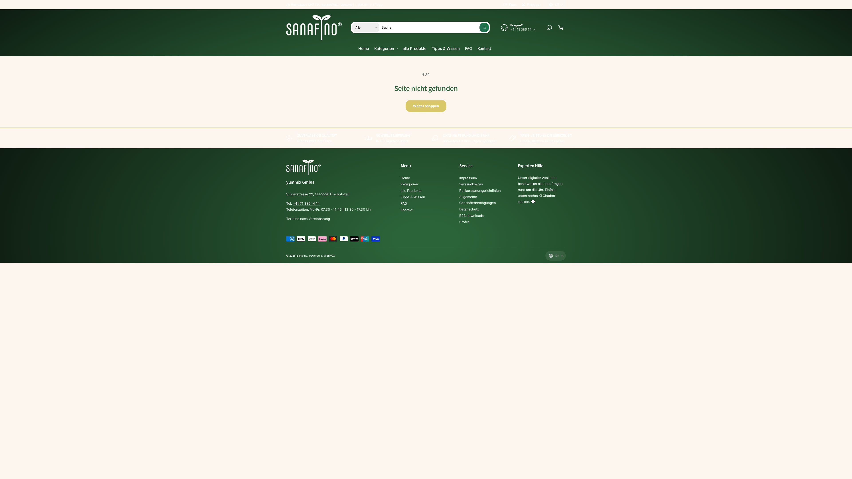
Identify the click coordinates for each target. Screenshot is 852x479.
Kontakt (406, 210)
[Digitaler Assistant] (549, 27)
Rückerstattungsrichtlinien (480, 190)
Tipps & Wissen (413, 197)
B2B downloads (471, 216)
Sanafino (302, 255)
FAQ (404, 203)
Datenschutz (469, 209)
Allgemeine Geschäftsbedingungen (477, 200)
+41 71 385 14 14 (306, 203)
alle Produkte (411, 190)
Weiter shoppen (426, 106)
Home (405, 178)
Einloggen (534, 4)
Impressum (468, 178)
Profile (464, 222)
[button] (561, 27)
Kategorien (384, 48)
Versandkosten (471, 184)
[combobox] (435, 27)
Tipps (513, 4)
